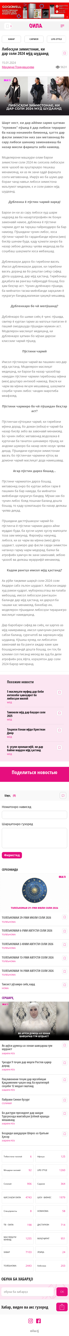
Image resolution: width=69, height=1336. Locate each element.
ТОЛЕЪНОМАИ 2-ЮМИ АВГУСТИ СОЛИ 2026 (27, 944)
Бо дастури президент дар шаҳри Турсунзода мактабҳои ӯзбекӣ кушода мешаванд (25, 1116)
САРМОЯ (33, 39)
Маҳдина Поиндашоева (18, 67)
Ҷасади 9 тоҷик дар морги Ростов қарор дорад (26, 1063)
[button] (62, 26)
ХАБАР (11, 39)
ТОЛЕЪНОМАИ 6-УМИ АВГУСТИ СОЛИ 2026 (27, 930)
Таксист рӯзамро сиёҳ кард (18, 984)
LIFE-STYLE (56, 39)
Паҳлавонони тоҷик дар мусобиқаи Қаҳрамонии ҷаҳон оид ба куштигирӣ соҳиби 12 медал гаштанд (25, 1082)
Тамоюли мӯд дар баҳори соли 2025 (26, 713)
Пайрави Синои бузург (16, 1099)
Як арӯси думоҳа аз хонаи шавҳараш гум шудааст (27, 1047)
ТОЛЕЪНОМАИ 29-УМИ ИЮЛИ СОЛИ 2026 (26, 917)
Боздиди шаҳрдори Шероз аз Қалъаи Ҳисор (25, 1134)
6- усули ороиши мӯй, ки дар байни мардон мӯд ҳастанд (25, 748)
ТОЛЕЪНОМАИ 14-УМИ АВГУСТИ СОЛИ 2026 (27, 971)
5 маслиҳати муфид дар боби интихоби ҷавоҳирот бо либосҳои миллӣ (25, 695)
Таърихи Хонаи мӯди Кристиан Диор (26, 731)
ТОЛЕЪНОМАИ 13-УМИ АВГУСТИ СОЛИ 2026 (27, 957)
